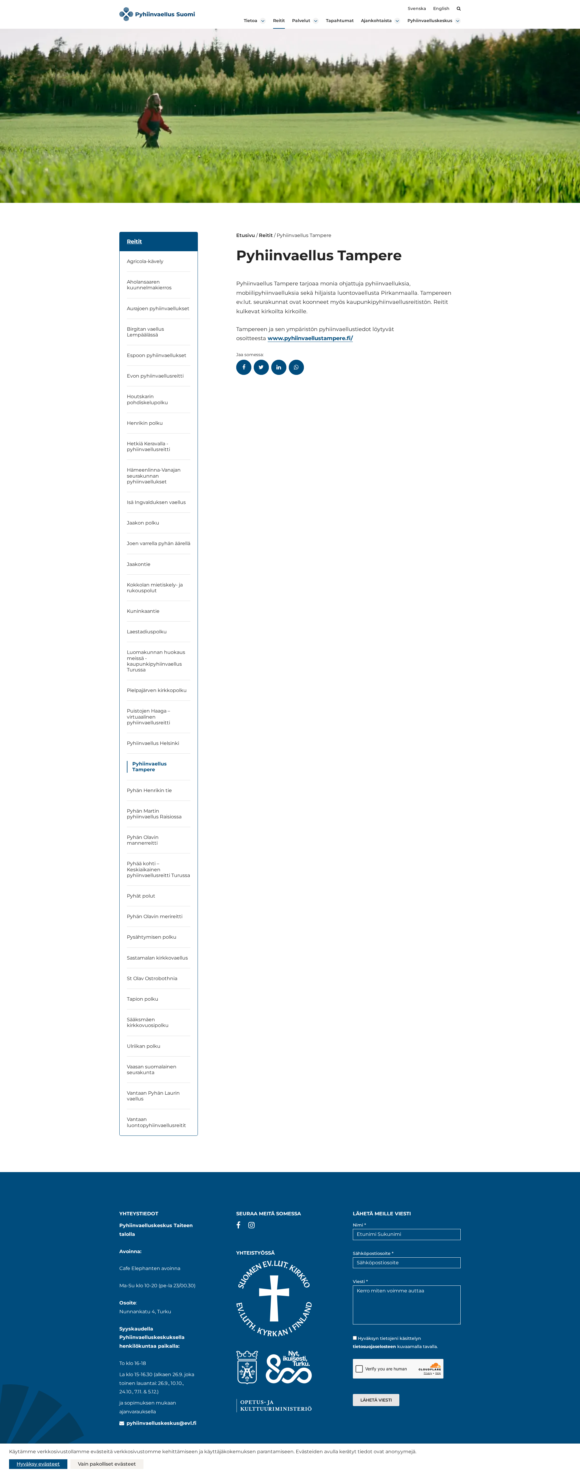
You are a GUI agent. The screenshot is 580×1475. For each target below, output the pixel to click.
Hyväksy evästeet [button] (38, 1464)
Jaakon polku (143, 523)
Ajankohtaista (376, 20)
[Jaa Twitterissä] (261, 367)
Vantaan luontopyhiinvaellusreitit (156, 1122)
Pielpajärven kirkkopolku (157, 690)
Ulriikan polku (143, 1046)
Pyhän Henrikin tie (149, 790)
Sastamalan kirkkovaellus (157, 958)
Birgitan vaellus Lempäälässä (145, 332)
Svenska (417, 8)
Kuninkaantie (144, 611)
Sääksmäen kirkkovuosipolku (148, 1022)
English (441, 8)
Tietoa (250, 20)
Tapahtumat (340, 20)
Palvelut (301, 20)
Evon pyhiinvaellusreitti (155, 376)
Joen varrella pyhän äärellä (158, 543)
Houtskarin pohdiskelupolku (148, 399)
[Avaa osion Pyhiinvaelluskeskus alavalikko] (458, 21)
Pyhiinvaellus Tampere (149, 766)
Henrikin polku (145, 423)
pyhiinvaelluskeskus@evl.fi (161, 1423)
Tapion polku (142, 999)
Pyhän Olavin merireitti (154, 916)
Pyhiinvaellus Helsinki (153, 743)
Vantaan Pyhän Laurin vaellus (153, 1096)
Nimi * (359, 1225)
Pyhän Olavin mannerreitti (143, 840)
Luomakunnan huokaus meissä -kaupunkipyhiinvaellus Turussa (156, 661)
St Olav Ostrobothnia (152, 978)
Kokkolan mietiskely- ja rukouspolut (155, 587)
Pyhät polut (141, 896)
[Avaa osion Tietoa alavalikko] (263, 21)
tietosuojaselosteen (374, 1346)
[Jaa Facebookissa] (243, 367)
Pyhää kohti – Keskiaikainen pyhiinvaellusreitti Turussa (158, 869)
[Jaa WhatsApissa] (296, 367)
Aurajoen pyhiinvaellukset (158, 308)
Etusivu (245, 235)
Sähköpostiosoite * (373, 1253)
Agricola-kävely (145, 261)
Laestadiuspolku (147, 632)
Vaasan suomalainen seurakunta (151, 1069)
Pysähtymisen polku (151, 937)
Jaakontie (138, 564)
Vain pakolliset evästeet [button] (107, 1464)
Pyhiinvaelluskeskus (430, 20)
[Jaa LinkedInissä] (278, 367)
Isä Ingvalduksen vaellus (156, 502)
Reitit (279, 20)
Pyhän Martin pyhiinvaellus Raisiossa (154, 814)
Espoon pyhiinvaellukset (156, 355)
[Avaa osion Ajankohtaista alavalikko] (397, 21)
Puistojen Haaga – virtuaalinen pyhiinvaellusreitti (148, 716)
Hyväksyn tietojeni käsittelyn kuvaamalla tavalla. (395, 1342)
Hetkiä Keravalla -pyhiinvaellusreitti (148, 446)
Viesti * (360, 1281)
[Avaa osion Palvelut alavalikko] (316, 21)
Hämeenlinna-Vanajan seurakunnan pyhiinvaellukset (154, 475)
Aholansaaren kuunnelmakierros (149, 285)
